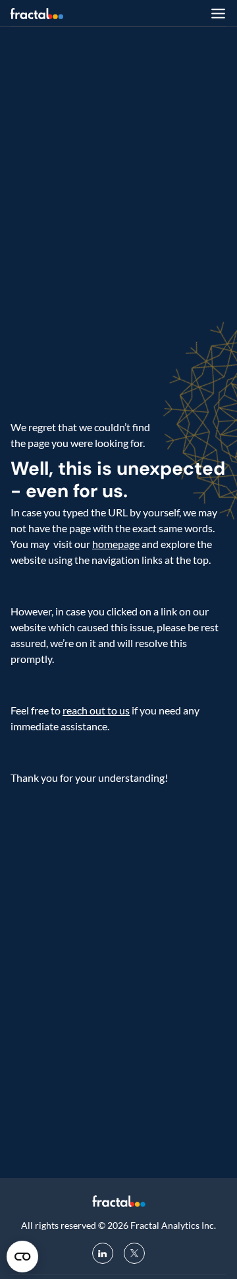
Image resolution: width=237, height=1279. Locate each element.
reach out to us (96, 710)
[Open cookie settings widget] (22, 1256)
